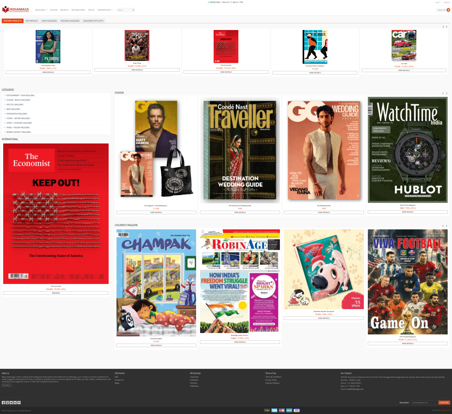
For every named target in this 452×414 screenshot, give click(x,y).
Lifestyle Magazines (15, 104)
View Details (48, 72)
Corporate (194, 377)
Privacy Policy (271, 380)
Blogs (117, 383)
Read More (6, 385)
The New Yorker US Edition (315, 66)
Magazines (41, 10)
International (78, 10)
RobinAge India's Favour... (240, 335)
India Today (137, 63)
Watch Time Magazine (407, 205)
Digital (91, 10)
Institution (194, 380)
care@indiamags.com (354, 389)
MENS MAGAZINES (13, 109)
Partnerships (104, 10)
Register (447, 2)
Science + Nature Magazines (18, 118)
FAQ (116, 377)
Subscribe (444, 402)
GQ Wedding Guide (324, 206)
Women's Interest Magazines (18, 132)
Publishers (194, 386)
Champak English (156, 339)
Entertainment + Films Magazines (20, 95)
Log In (437, 2)
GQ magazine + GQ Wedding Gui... (156, 206)
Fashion (54, 10)
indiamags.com (445, 410)
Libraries (193, 383)
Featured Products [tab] (13, 20)
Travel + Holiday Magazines (18, 127)
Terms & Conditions (273, 377)
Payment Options (272, 383)
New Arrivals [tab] (32, 20)
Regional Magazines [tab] (70, 20)
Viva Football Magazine (408, 337)
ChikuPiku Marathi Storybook (323, 311)
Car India (404, 63)
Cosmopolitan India (48, 65)
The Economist (226, 65)
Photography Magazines (16, 113)
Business (64, 10)
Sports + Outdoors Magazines (19, 123)
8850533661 (215, 2)
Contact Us (119, 380)
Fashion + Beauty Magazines (18, 100)
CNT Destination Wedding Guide (240, 206)
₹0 (445, 10)
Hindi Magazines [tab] (49, 20)
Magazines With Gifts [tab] (93, 20)
